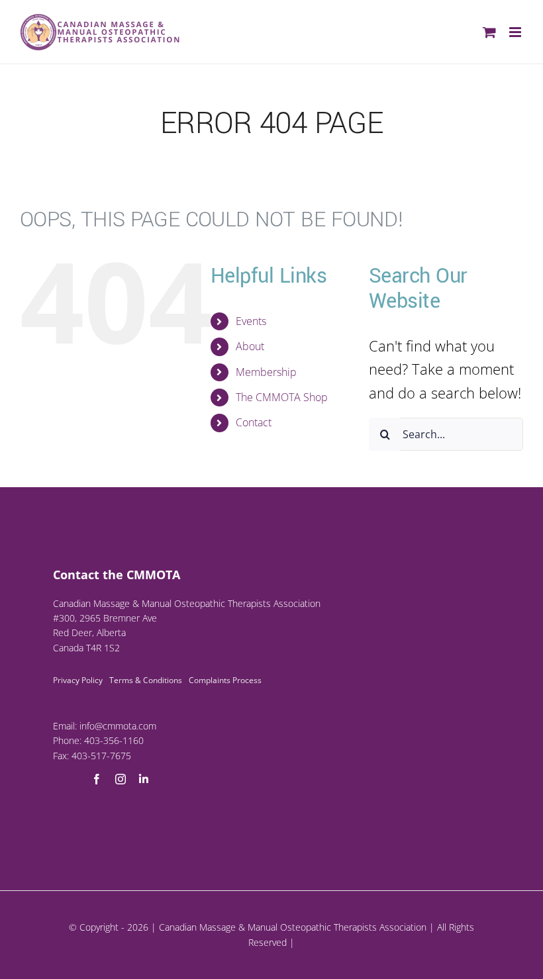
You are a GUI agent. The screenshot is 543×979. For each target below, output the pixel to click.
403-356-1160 (114, 740)
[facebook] (96, 779)
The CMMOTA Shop (282, 397)
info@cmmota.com (117, 726)
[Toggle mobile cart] (489, 32)
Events (251, 321)
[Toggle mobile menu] (516, 32)
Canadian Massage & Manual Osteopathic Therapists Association (292, 927)
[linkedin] (143, 779)
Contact (254, 422)
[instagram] (120, 779)
